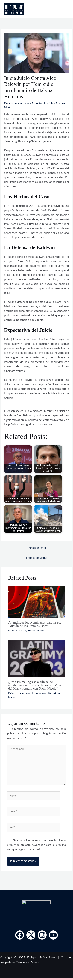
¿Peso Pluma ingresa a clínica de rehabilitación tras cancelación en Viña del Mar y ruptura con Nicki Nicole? (34, 685)
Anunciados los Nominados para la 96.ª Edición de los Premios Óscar (35, 624)
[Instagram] (42, 935)
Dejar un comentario (16, 103)
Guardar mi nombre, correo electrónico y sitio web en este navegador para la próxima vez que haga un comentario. (36, 845)
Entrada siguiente (36, 557)
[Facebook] (19, 935)
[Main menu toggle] (65, 9)
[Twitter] (30, 935)
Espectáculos (40, 103)
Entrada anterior (36, 548)
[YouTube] (53, 935)
